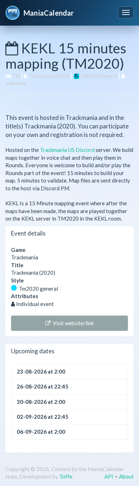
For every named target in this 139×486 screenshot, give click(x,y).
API (108, 476)
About (126, 476)
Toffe (65, 476)
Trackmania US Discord (67, 150)
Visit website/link (72, 323)
